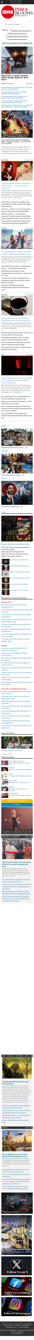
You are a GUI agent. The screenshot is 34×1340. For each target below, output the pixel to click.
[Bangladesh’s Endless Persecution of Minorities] (17, 437)
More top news (7, 83)
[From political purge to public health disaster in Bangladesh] (17, 463)
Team (10, 1324)
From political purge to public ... (11, 475)
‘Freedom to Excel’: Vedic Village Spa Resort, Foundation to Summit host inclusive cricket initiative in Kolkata (15, 280)
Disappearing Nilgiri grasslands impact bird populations (15, 1083)
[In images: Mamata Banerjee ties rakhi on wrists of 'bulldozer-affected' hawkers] (17, 742)
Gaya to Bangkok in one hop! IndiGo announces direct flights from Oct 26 (14, 1155)
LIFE (2, 355)
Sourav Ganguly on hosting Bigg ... (19, 584)
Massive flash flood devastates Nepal (15, 544)
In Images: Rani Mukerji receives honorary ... (18, 790)
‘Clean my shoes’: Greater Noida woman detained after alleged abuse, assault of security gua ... (16, 106)
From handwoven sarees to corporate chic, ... (19, 764)
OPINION (4, 479)
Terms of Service (9, 1325)
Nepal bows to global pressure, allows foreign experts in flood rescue (14, 77)
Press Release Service (11, 1327)
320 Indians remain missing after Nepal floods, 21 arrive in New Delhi (16, 141)
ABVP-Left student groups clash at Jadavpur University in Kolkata (15, 548)
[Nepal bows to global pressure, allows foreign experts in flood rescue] (17, 60)
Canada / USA (6, 602)
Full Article (17, 198)
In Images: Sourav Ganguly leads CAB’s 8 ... (20, 777)
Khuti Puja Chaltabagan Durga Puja (19, 566)
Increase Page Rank (17, 1333)
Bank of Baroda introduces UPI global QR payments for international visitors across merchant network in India (15, 898)
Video (3, 512)
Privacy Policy (28, 1324)
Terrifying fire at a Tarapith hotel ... (19, 560)
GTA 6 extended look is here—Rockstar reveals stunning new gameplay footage (16, 253)
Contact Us (17, 1325)
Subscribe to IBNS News (17, 801)
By (26, 448)
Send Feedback (25, 1325)
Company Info (20, 1332)
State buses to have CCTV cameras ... (19, 590)
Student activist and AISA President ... (20, 572)
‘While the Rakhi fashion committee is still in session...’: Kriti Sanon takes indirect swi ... (16, 185)
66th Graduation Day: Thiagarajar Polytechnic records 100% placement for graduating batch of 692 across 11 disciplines (16, 408)
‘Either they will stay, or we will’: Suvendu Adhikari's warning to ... (15, 136)
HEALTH (4, 295)
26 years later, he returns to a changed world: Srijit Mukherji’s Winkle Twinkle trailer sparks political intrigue (16, 204)
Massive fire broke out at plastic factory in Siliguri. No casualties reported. (14, 555)
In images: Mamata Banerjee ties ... (12, 751)
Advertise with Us (18, 1324)
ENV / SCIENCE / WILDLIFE (12, 1056)
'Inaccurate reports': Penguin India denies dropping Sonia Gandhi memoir (14, 102)
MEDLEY (4, 426)
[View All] (29, 84)
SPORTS (4, 228)
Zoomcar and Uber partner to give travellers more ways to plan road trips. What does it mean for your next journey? (16, 1181)
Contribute (17, 805)
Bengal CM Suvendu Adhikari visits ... (20, 578)
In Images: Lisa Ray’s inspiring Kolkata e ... (20, 770)
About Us (4, 1324)
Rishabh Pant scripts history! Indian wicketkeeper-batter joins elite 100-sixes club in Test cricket (16, 273)
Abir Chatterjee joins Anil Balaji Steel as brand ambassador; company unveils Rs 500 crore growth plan (17, 886)
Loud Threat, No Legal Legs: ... (10, 507)
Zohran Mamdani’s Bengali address (12, 552)
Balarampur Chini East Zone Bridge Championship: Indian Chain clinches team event (15, 287)
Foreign (4, 645)
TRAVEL (4, 1128)
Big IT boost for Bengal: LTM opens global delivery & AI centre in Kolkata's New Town (16, 864)
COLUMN (4, 451)
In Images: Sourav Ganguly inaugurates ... (20, 795)
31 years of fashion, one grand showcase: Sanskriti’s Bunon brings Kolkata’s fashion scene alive (16, 415)
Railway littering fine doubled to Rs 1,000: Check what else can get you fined (16, 88)
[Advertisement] (17, 978)
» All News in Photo (6, 754)
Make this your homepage (16, 3)
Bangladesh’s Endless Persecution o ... (13, 448)
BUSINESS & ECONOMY (10, 837)
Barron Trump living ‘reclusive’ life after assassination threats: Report (14, 93)
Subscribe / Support (23, 1327)
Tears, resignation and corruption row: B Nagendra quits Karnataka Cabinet (14, 97)
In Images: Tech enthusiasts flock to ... (19, 782)
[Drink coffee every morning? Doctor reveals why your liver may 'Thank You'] (17, 305)
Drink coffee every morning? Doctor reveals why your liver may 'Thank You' (16, 319)
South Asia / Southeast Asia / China (14, 689)
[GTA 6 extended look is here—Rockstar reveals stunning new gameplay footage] (17, 239)
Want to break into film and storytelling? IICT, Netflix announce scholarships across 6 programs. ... (17, 380)
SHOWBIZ (4, 160)
